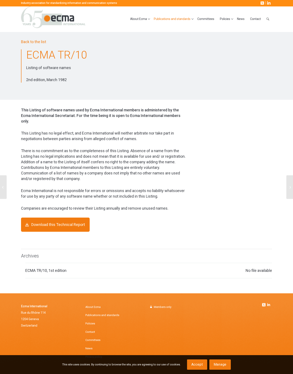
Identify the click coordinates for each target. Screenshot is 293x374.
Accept (197, 364)
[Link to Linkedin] (268, 305)
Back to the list (33, 41)
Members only (162, 307)
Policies (90, 323)
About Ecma (93, 307)
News (88, 348)
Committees (92, 340)
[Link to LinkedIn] (268, 3)
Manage (220, 364)
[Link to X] (262, 3)
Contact (90, 331)
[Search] (268, 19)
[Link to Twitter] (264, 303)
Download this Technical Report (58, 224)
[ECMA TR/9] (3, 187)
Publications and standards (102, 315)
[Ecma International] (53, 19)
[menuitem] (139, 19)
